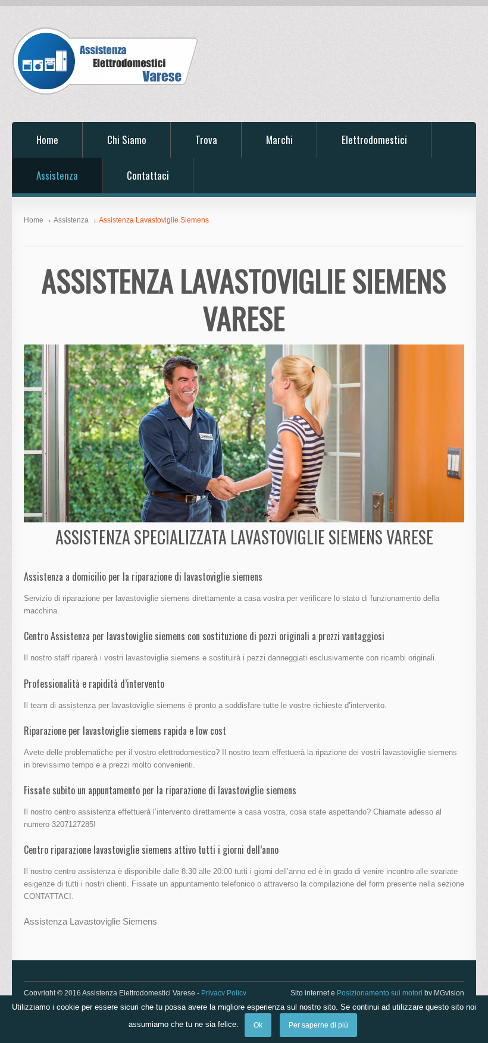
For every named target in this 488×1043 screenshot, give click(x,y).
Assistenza (57, 175)
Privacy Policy (223, 993)
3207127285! (74, 824)
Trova (206, 139)
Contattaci (148, 175)
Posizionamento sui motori (380, 993)
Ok (258, 1025)
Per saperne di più (318, 1025)
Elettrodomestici (374, 139)
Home (47, 139)
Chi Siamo (126, 139)
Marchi (279, 139)
